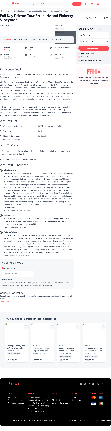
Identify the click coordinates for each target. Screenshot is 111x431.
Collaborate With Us (36, 411)
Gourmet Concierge (58, 403)
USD (53, 420)
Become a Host (34, 397)
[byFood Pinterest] (97, 384)
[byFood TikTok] (102, 384)
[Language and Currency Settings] (86, 4)
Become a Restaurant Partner (37, 400)
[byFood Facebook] (80, 384)
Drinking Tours (19, 11)
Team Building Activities (37, 403)
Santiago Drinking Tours (38, 11)
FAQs (74, 397)
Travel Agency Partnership (37, 406)
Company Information (68, 420)
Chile (8, 11)
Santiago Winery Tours (59, 11)
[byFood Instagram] (89, 384)
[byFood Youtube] (93, 384)
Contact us (76, 400)
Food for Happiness (14, 400)
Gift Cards (56, 400)
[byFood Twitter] (85, 384)
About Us (12, 397)
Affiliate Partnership (36, 408)
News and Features (14, 403)
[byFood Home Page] (16, 5)
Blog (54, 397)
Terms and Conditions (89, 420)
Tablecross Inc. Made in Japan (36, 420)
